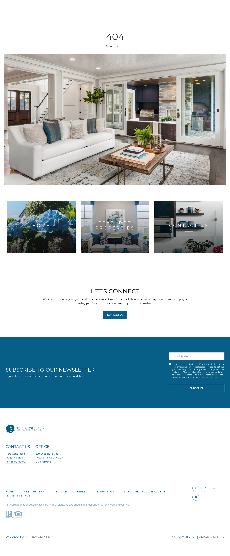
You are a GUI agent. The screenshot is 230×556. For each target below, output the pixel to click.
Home (10, 491)
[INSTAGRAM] (205, 488)
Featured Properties (69, 491)
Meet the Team (34, 491)
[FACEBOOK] (195, 488)
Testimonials (104, 491)
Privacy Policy (210, 377)
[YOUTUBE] (195, 497)
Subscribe (197, 388)
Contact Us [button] (115, 314)
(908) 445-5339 (14, 457)
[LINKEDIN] (214, 488)
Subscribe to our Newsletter (145, 491)
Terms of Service (18, 495)
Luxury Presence (40, 537)
